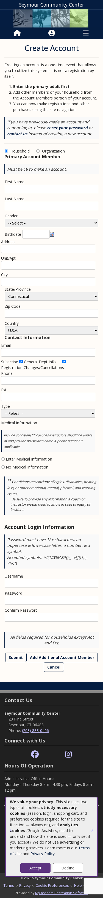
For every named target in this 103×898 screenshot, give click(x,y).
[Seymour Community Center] (51, 18)
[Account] (51, 33)
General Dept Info (40, 361)
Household (21, 151)
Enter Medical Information (29, 459)
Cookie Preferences (52, 885)
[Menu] (86, 33)
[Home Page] (17, 33)
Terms (9, 885)
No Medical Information (27, 467)
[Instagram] (68, 754)
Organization (53, 151)
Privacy (24, 885)
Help (78, 885)
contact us (17, 133)
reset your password (67, 127)
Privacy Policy (42, 853)
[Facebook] (35, 754)
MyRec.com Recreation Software (61, 892)
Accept (35, 868)
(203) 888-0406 (35, 730)
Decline (67, 868)
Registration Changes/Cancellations (32, 367)
